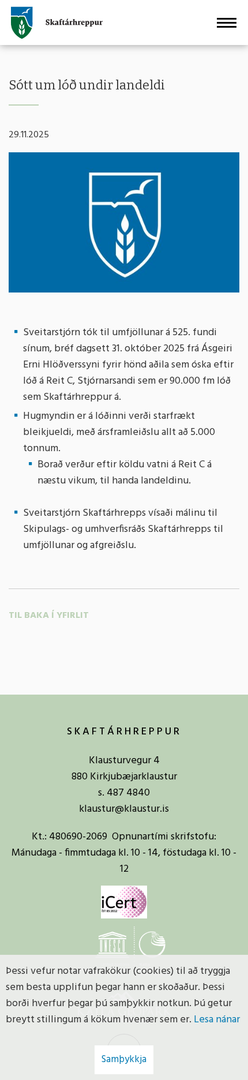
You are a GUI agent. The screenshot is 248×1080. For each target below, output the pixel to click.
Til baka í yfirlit (49, 615)
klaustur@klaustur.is (124, 809)
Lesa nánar (217, 1019)
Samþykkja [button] (124, 1059)
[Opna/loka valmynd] (226, 22)
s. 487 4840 (124, 793)
